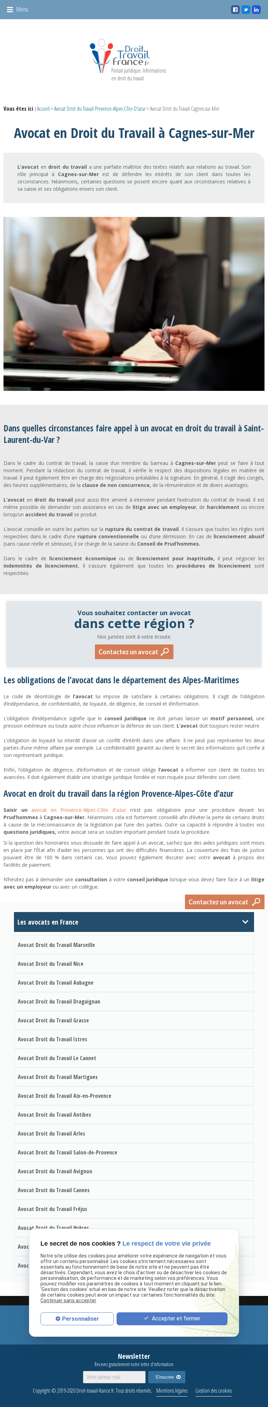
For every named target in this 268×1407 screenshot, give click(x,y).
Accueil (43, 108)
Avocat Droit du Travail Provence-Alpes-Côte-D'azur (100, 108)
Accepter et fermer (175, 1318)
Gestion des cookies (213, 1390)
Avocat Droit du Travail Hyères (53, 1228)
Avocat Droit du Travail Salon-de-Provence (67, 1152)
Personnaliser (80, 1318)
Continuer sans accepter (68, 1300)
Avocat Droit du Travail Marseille (56, 945)
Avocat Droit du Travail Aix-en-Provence (64, 1096)
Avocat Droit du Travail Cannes (54, 1190)
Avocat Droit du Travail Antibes (54, 1114)
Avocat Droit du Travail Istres (52, 1039)
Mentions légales (171, 1390)
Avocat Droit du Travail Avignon (55, 1171)
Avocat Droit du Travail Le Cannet (57, 1058)
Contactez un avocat (128, 652)
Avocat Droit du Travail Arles (51, 1133)
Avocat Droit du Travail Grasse (53, 1020)
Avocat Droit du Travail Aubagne (56, 982)
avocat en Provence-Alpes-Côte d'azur (78, 810)
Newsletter (134, 1359)
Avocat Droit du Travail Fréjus (52, 1209)
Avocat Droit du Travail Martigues (58, 1077)
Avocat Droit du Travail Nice (50, 964)
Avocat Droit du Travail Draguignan (59, 1001)
